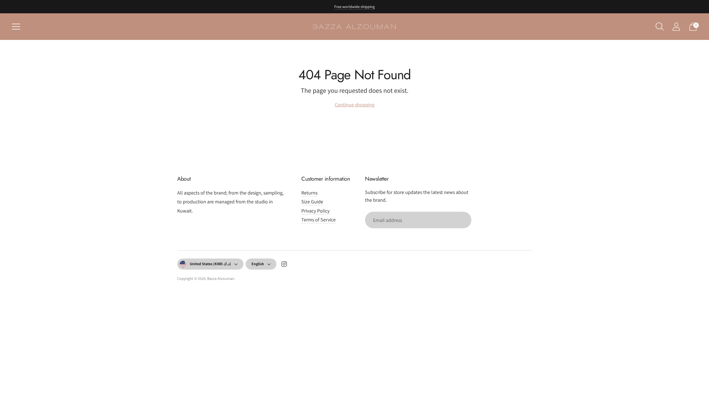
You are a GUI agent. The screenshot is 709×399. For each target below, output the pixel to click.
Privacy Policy (315, 211)
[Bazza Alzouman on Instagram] (284, 265)
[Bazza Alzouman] (354, 26)
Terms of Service (318, 219)
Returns (309, 193)
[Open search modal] (659, 26)
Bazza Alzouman (220, 278)
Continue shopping (354, 104)
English (257, 263)
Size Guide (312, 201)
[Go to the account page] (676, 26)
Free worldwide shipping (354, 6)
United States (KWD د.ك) (210, 263)
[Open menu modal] (16, 26)
